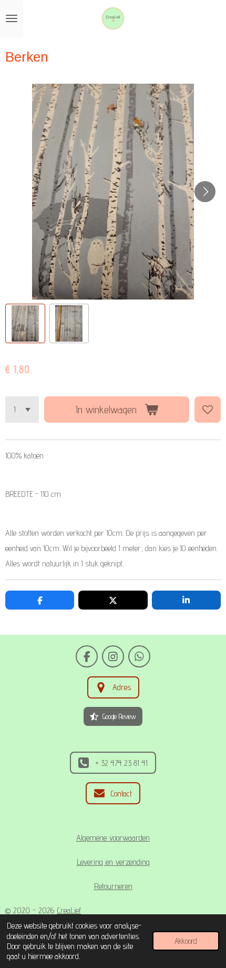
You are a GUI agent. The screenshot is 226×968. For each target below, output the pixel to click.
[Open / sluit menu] (11, 18)
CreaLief (69, 910)
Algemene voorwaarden (113, 837)
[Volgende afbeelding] (204, 191)
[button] (25, 324)
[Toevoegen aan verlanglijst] (207, 409)
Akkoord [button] (185, 940)
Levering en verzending (113, 861)
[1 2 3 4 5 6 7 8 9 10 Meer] (22, 409)
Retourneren (113, 886)
